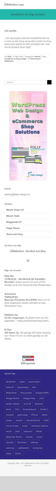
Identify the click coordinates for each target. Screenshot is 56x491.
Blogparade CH (14, 221)
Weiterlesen (8, 61)
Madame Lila (11, 314)
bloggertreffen (42, 392)
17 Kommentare (35, 59)
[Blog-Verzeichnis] (28, 360)
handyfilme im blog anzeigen (15, 59)
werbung (10, 447)
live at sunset (12, 425)
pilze (17, 431)
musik (8, 431)
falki (9, 56)
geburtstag (22, 414)
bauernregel (34, 381)
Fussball (10, 414)
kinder (9, 420)
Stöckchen (22, 442)
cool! (41, 398)
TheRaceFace (11, 296)
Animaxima (10, 293)
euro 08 (27, 403)
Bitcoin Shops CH (15, 209)
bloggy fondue (12, 398)
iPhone (34, 414)
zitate (8, 453)
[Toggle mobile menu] (50, 4)
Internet (37, 56)
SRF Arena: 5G (11, 332)
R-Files (7, 329)
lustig (24, 425)
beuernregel (22, 387)
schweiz (29, 436)
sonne (39, 436)
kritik (46, 420)
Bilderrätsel (11, 392)
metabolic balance (39, 425)
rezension (28, 431)
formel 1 (44, 409)
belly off (9, 387)
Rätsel (39, 431)
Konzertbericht (33, 420)
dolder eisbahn (13, 403)
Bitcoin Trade (12, 215)
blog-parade (26, 392)
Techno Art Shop (14, 234)
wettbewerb (23, 447)
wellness (34, 442)
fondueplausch (29, 409)
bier (34, 387)
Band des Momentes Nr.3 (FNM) (20, 299)
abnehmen (11, 381)
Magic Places (13, 228)
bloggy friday (29, 398)
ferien (8, 409)
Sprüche (9, 442)
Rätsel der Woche (14, 436)
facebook (39, 403)
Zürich (18, 453)
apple (22, 381)
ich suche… (10, 30)
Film (17, 409)
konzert (19, 420)
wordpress (37, 447)
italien (44, 414)
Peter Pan (9, 275)
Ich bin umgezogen (14, 317)
